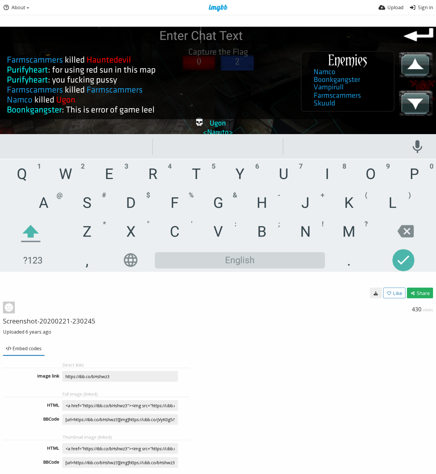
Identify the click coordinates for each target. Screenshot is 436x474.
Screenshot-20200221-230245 (49, 320)
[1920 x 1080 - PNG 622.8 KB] (376, 293)
